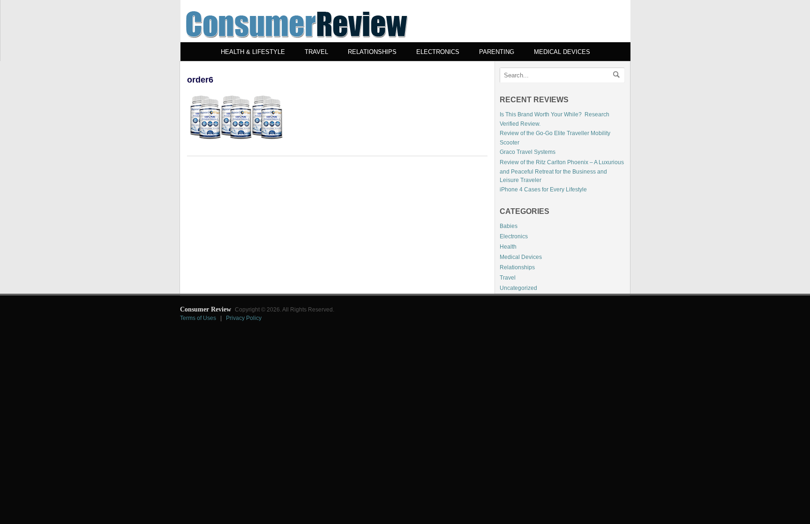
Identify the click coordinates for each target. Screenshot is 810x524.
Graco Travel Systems (527, 152)
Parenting (496, 51)
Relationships (372, 51)
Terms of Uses (198, 318)
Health (508, 246)
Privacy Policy (244, 318)
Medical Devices (562, 51)
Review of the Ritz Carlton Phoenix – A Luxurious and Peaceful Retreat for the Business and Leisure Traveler (562, 171)
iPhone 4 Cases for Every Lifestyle (543, 189)
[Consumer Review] (296, 40)
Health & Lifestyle (253, 51)
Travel (316, 51)
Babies (509, 226)
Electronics (437, 51)
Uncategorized (518, 288)
